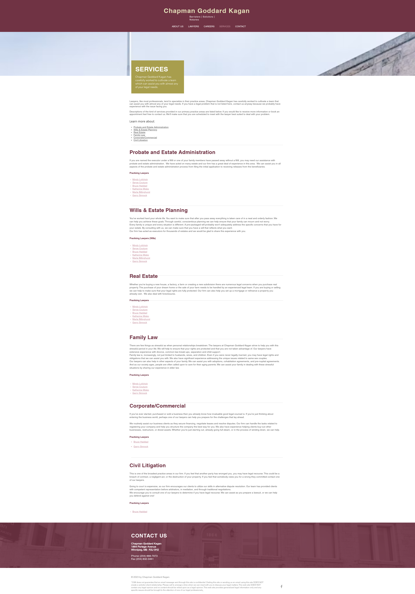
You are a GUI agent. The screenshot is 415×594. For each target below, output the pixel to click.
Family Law (139, 135)
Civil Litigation (141, 140)
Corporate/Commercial (145, 137)
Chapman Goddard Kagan (207, 10)
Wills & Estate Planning (145, 129)
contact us (160, 114)
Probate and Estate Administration (151, 127)
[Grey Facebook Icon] (281, 586)
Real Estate (139, 132)
